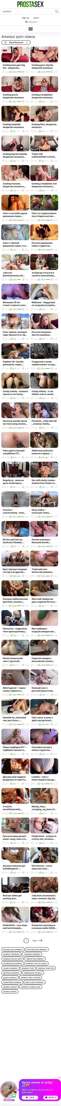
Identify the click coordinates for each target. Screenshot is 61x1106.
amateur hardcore (11, 954)
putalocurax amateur (12, 963)
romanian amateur (32, 954)
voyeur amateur (10, 968)
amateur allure (9, 991)
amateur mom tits (46, 968)
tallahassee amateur (33, 973)
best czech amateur (35, 982)
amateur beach (10, 987)
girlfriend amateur (11, 973)
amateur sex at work (12, 959)
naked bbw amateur (12, 982)
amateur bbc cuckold (30, 977)
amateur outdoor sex (30, 987)
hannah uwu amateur (13, 949)
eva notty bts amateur (37, 949)
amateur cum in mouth (36, 963)
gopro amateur (10, 977)
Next (35, 940)
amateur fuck (28, 968)
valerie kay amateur (35, 959)
